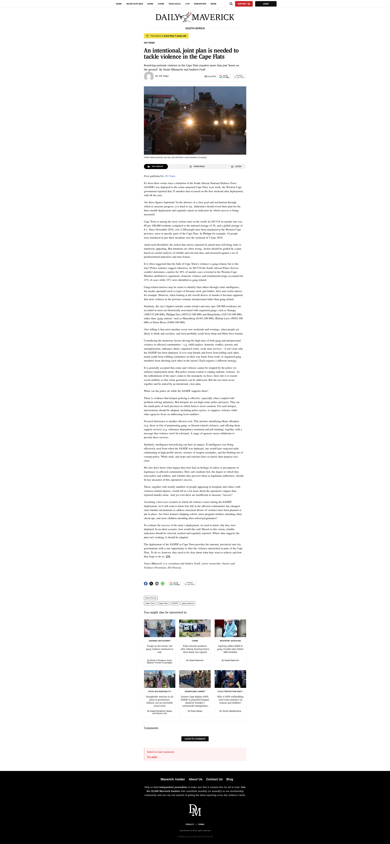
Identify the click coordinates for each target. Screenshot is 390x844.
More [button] (213, 4)
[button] (224, 76)
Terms (201, 824)
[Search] (231, 3)
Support (242, 4)
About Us (195, 779)
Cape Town (150, 603)
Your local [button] (175, 4)
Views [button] (161, 4)
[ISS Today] (149, 76)
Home (119, 4)
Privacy (190, 824)
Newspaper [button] (200, 4)
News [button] (150, 4)
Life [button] (187, 4)
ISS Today (164, 76)
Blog (229, 779)
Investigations (134, 4)
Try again (152, 757)
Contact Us (214, 779)
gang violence (188, 603)
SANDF (175, 603)
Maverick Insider (173, 779)
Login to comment (195, 738)
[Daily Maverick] (195, 17)
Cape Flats (163, 603)
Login (266, 4)
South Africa (150, 598)
